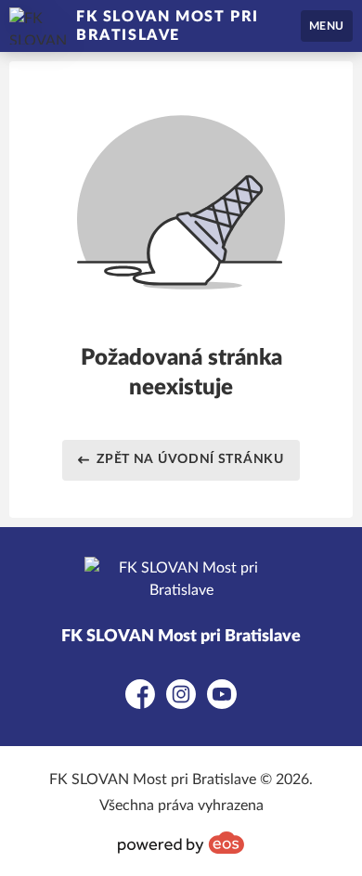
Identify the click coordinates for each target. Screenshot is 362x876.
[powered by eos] (181, 842)
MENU (326, 26)
